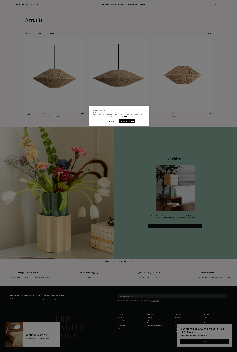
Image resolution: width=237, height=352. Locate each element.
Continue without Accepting (141, 108)
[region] (119, 116)
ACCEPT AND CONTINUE (127, 121)
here (125, 116)
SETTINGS (112, 121)
